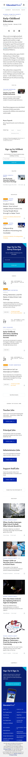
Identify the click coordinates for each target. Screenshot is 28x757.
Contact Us (20, 709)
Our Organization (7, 712)
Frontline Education (17, 313)
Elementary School (15, 133)
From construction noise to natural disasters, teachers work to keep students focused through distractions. (13, 98)
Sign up (14, 265)
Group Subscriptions (8, 735)
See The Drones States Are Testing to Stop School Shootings (9, 180)
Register (6, 349)
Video (4, 225)
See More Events (14, 394)
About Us (5, 709)
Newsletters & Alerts (8, 733)
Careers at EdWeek (8, 723)
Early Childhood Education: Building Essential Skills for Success (10, 334)
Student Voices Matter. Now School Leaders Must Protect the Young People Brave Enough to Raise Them (12, 208)
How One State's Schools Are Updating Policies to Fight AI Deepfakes (12, 601)
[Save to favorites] (14, 31)
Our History (6, 715)
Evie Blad (5, 184)
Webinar (5, 292)
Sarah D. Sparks (7, 653)
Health (12, 130)
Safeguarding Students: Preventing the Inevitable (12, 230)
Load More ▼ (14, 662)
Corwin (14, 385)
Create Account (14, 684)
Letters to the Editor (22, 712)
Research (19, 130)
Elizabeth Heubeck (8, 573)
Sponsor (5, 201)
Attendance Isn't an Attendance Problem (11, 371)
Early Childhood (8, 327)
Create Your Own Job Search (13, 489)
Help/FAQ (19, 715)
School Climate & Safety (12, 14)
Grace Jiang (6, 535)
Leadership (8, 9)
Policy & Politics (16, 9)
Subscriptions (6, 730)
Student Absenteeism (15, 365)
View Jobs (9, 421)
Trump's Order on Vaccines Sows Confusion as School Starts (12, 562)
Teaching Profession (9, 89)
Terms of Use (17, 753)
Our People (6, 717)
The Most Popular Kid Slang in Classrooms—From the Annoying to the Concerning (12, 641)
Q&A (19, 558)
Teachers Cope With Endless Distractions (9, 93)
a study (5, 48)
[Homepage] (14, 5)
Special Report (7, 90)
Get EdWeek (6, 727)
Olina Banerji (6, 613)
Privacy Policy (7, 749)
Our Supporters (7, 720)
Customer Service (21, 717)
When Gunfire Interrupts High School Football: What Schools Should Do (12, 524)
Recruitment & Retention (10, 290)
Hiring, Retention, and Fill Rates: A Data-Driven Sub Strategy (12, 297)
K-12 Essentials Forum (9, 329)
